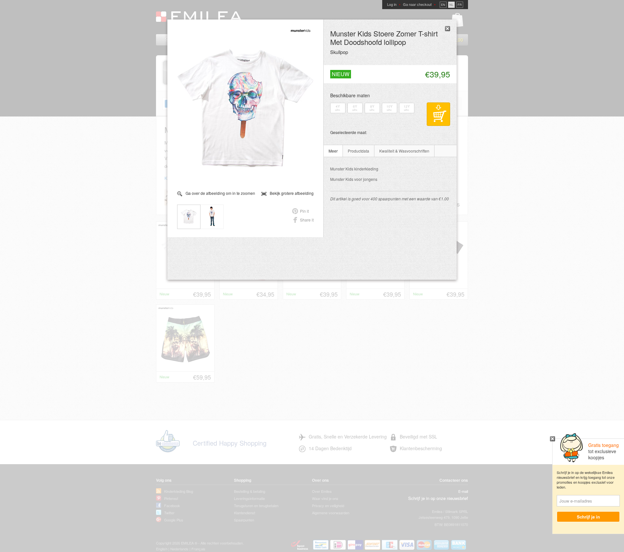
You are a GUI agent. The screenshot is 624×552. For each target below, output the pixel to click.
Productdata (358, 151)
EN (443, 5)
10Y (389, 108)
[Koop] (438, 114)
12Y (407, 108)
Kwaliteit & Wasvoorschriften (404, 151)
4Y (338, 108)
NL (451, 5)
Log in (391, 4)
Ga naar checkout (417, 4)
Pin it (304, 211)
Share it (307, 219)
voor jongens (353, 179)
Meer (333, 151)
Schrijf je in (588, 517)
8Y (372, 108)
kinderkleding (354, 168)
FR (460, 5)
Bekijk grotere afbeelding (292, 193)
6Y (355, 108)
